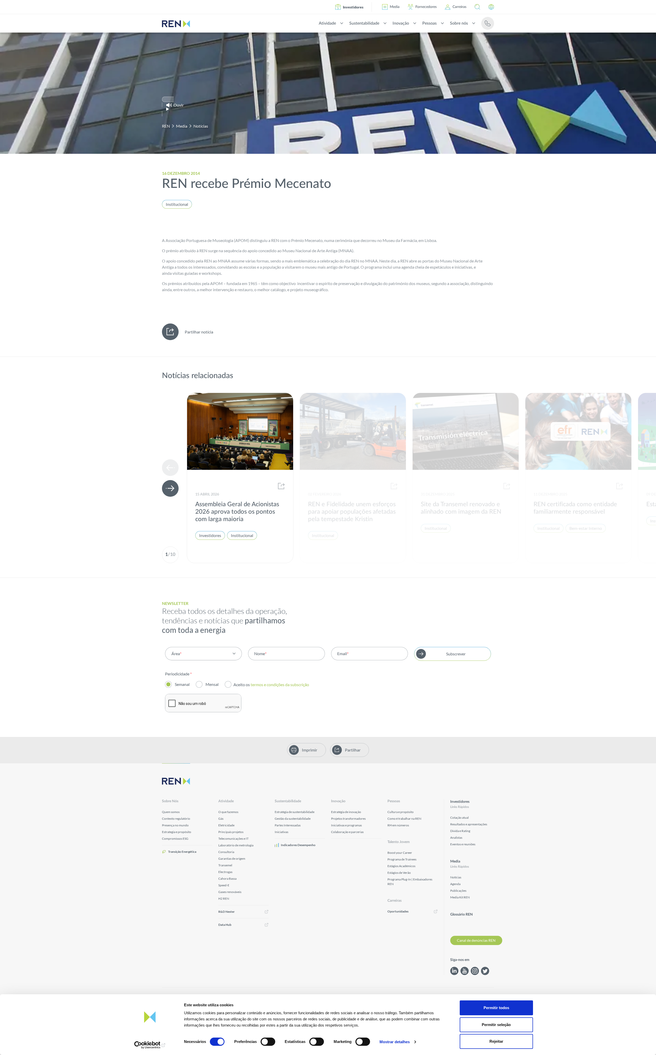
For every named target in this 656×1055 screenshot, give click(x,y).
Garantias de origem (231, 858)
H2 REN (223, 898)
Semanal (182, 684)
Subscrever (456, 653)
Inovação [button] (401, 23)
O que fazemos (228, 812)
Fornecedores (426, 7)
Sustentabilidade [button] (364, 23)
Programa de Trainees (401, 859)
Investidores (353, 7)
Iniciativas (281, 832)
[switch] (268, 1042)
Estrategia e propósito (176, 832)
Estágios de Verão (399, 873)
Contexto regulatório (176, 818)
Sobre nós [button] (459, 23)
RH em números (398, 825)
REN (166, 126)
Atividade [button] (327, 23)
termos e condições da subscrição (280, 684)
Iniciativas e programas (346, 825)
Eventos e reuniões (462, 844)
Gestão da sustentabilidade (293, 818)
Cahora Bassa (227, 878)
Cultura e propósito (400, 812)
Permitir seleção (496, 1024)
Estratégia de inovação (346, 812)
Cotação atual (459, 817)
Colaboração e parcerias (347, 832)
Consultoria (226, 852)
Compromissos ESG (175, 838)
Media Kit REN (460, 897)
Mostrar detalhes (395, 1042)
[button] (477, 7)
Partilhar (353, 749)
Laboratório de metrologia (235, 845)
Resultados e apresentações (468, 824)
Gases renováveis (229, 892)
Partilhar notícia (199, 331)
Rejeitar (496, 1041)
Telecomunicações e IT (233, 838)
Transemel (225, 865)
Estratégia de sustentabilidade (294, 812)
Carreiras (459, 7)
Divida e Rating (460, 831)
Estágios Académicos (401, 866)
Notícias (200, 126)
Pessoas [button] (429, 23)
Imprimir (309, 749)
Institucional (177, 204)
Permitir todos (496, 1008)
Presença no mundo (175, 825)
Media (394, 7)
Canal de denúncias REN (476, 940)
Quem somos (171, 812)
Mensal (212, 684)
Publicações (458, 890)
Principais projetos (230, 832)
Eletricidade (226, 825)
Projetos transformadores (348, 818)
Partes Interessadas (288, 825)
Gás (220, 818)
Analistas (456, 837)
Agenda (455, 884)
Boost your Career (399, 853)
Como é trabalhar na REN (404, 818)
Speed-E (223, 885)
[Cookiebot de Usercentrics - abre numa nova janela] (150, 1045)
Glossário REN (461, 914)
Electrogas (225, 872)
